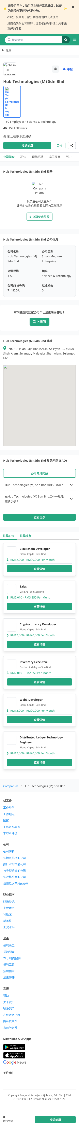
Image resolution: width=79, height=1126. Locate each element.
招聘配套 (9, 952)
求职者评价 (10, 833)
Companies (10, 786)
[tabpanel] (39, 500)
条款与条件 (10, 1027)
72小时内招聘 (12, 958)
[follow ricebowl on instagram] (23, 1081)
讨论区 (7, 914)
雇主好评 (9, 977)
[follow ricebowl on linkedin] (32, 1081)
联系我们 (9, 1008)
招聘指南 (9, 971)
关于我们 (9, 1002)
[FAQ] (55, 69)
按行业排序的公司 (14, 864)
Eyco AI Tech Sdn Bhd (32, 591)
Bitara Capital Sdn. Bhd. (33, 554)
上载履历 (9, 908)
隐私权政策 (10, 1021)
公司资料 (9, 851)
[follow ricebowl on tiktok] (41, 1081)
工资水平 (9, 927)
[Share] (72, 145)
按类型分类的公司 (14, 870)
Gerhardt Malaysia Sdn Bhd (35, 667)
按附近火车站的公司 (16, 883)
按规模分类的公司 (14, 877)
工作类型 (9, 807)
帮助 (6, 995)
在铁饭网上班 (11, 1015)
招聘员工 (9, 945)
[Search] (66, 39)
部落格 (7, 921)
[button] (39, 485)
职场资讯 (9, 902)
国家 (6, 820)
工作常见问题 (11, 827)
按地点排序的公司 (14, 858)
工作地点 (9, 814)
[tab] (39, 473)
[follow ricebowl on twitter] (5, 1081)
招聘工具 (9, 964)
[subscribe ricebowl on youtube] (14, 1081)
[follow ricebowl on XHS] (50, 1081)
